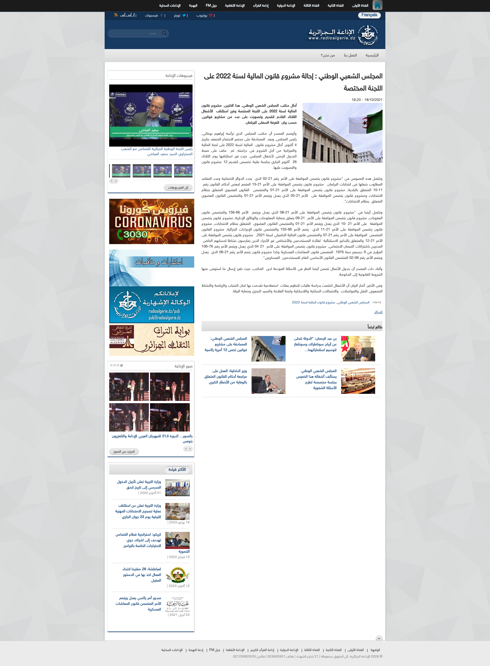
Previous (111, 180)
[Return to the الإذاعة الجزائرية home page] (342, 26)
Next (116, 180)
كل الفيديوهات (178, 188)
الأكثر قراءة (177, 469)
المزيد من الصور (124, 452)
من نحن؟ (328, 55)
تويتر (177, 15)
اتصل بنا (350, 55)
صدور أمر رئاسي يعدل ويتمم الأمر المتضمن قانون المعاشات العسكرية (138, 604)
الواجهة (375, 650)
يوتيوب (202, 15)
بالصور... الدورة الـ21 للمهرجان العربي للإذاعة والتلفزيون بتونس (152, 439)
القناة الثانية (336, 6)
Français (369, 15)
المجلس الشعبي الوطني (353, 303)
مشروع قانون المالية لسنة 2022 (313, 303)
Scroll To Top (379, 637)
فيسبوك (151, 15)
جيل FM (211, 6)
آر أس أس (127, 15)
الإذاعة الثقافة (235, 650)
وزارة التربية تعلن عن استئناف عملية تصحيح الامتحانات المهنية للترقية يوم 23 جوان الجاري (138, 511)
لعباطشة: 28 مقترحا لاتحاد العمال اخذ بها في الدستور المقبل (141, 575)
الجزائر (378, 312)
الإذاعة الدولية (286, 6)
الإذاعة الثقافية (235, 6)
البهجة (193, 6)
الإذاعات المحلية (170, 6)
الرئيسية (379, 5)
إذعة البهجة (196, 650)
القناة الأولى (360, 6)
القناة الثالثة (311, 6)
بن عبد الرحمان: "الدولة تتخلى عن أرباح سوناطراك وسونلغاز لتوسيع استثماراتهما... (315, 344)
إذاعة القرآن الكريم (262, 650)
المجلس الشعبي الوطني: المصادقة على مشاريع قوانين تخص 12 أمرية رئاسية (226, 344)
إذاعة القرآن (261, 6)
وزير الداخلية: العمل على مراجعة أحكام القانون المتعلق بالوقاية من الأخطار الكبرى (225, 377)
